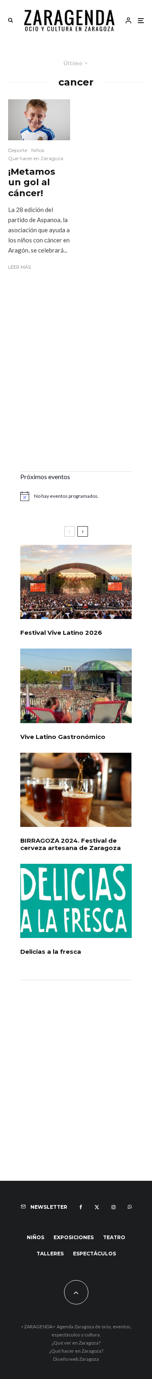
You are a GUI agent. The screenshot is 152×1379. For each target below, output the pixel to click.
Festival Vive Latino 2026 (61, 632)
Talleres (50, 1254)
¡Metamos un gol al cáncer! (31, 183)
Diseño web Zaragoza (76, 1359)
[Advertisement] (76, 383)
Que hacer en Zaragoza (35, 158)
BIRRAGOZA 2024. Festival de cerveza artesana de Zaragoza (70, 844)
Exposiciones (74, 1237)
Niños (37, 150)
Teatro (114, 1237)
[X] (96, 1207)
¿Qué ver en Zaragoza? (76, 1343)
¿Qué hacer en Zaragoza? (76, 1351)
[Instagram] (113, 1207)
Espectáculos (94, 1254)
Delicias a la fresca (50, 951)
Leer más (19, 267)
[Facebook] (80, 1207)
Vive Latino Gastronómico (62, 737)
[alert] (76, 496)
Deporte (17, 150)
